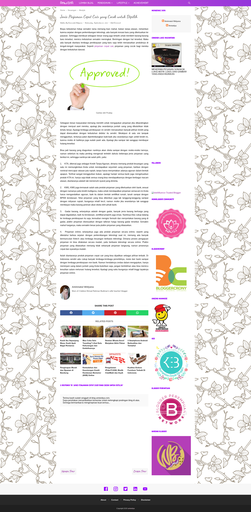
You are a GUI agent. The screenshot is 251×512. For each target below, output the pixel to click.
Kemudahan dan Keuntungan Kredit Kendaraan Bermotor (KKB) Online (92, 371)
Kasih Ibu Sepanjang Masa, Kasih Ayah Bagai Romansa (69, 343)
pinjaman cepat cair (103, 46)
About (103, 500)
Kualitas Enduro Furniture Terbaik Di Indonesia (136, 370)
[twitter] (93, 312)
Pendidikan (104, 3)
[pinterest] (115, 312)
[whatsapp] (137, 312)
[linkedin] (135, 490)
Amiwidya (172, 26)
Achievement (141, 3)
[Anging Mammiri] (161, 332)
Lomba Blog (86, 3)
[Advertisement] (171, 118)
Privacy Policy (129, 500)
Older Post (140, 471)
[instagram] (115, 490)
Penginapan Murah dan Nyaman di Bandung (68, 370)
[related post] (70, 331)
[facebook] (71, 312)
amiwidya (66, 3)
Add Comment (115, 23)
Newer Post (68, 471)
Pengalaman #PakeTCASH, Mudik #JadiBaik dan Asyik (114, 370)
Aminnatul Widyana (75, 23)
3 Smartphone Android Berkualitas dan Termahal (138, 343)
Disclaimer (145, 500)
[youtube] (145, 490)
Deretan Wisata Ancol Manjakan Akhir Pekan (115, 341)
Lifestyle (122, 3)
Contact (114, 500)
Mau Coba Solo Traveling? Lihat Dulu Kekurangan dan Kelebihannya (92, 344)
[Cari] (189, 3)
